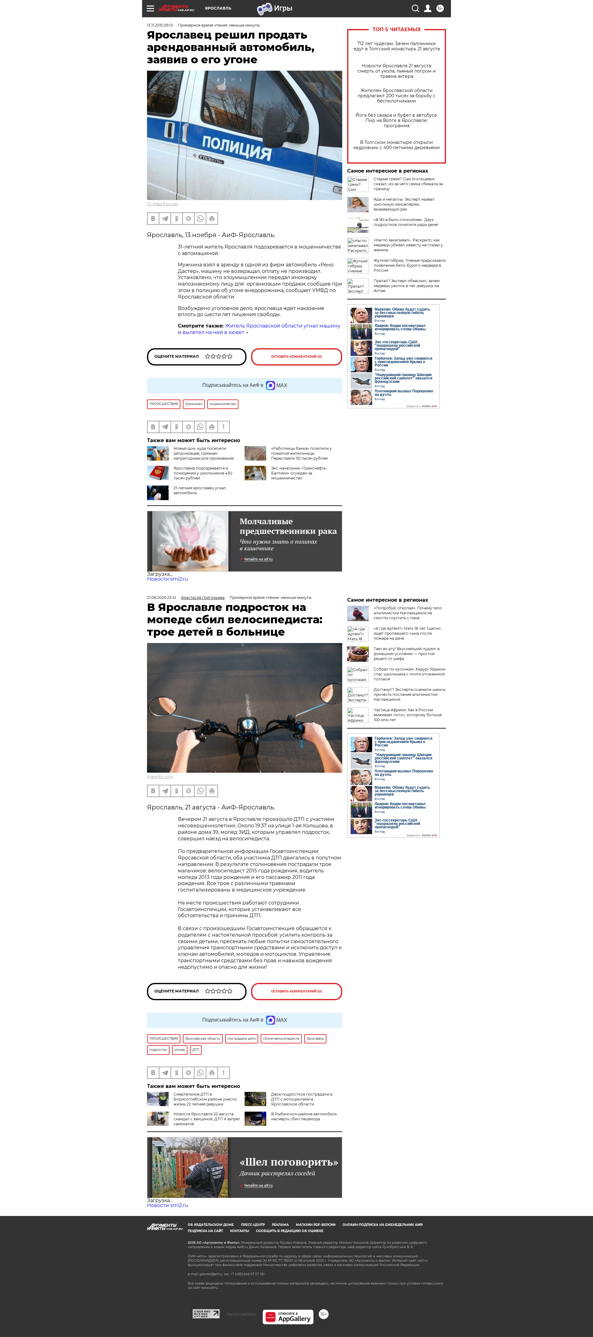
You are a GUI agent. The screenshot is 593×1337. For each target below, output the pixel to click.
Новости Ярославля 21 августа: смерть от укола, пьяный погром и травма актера (397, 71)
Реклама (280, 1225)
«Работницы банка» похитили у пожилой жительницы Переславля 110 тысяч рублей (301, 453)
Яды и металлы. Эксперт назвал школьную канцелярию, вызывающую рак (404, 204)
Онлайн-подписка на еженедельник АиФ (383, 1225)
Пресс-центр (253, 1225)
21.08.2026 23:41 (161, 597)
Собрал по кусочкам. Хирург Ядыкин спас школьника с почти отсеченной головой (409, 674)
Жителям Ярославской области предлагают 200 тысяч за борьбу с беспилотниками (396, 96)
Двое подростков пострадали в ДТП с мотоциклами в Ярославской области (301, 1099)
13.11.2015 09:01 (160, 25)
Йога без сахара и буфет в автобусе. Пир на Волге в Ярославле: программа (396, 120)
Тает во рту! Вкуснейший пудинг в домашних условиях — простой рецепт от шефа (406, 653)
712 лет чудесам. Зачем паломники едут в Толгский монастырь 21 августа (397, 46)
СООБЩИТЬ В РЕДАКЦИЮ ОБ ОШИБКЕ (289, 1231)
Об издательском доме (211, 1225)
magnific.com (160, 776)
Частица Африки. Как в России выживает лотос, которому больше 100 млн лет (408, 715)
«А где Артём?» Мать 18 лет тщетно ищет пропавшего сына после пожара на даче (407, 633)
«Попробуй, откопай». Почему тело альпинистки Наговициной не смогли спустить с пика (408, 613)
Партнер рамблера (241, 1314)
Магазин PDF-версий (315, 1225)
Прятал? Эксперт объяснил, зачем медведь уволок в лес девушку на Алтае (406, 285)
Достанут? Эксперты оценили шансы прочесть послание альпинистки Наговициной (409, 694)
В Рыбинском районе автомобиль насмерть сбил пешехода (304, 1116)
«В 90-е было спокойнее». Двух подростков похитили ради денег (406, 222)
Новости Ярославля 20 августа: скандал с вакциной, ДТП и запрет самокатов (207, 1119)
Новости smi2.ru (167, 579)
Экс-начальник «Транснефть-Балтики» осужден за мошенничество (299, 473)
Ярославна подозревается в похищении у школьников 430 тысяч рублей (203, 473)
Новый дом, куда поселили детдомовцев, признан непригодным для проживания (204, 453)
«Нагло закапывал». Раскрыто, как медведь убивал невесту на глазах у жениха (408, 245)
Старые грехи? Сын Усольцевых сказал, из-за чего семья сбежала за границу (408, 184)
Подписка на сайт (205, 1231)
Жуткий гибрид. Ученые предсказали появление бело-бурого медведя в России (410, 265)
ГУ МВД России (162, 204)
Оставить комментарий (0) (296, 357)
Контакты (239, 1231)
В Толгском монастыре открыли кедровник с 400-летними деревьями (396, 145)
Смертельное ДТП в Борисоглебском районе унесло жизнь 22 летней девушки (205, 1099)
